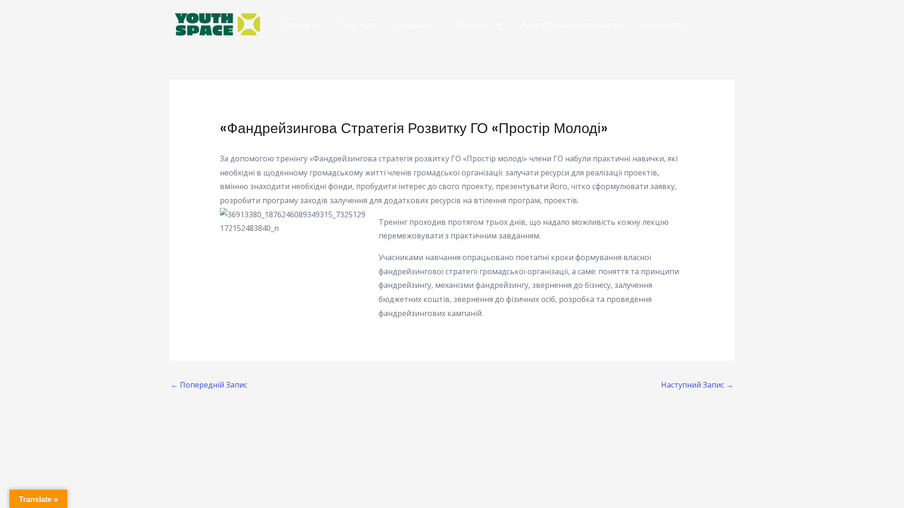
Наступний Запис (697, 385)
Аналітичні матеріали (571, 25)
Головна (300, 25)
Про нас (357, 25)
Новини (413, 25)
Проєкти (471, 25)
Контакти (663, 25)
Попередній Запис (208, 385)
